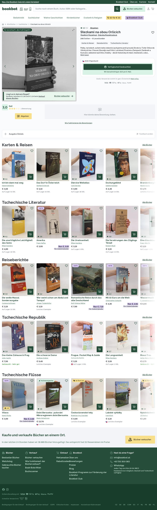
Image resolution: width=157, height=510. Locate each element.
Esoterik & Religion (93, 18)
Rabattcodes (62, 461)
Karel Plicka (6, 415)
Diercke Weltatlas (80, 183)
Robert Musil (110, 246)
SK (120, 505)
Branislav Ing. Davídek (79, 415)
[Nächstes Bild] (73, 66)
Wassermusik (147, 298)
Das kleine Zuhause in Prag (15, 355)
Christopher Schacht (113, 300)
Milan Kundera (7, 246)
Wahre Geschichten (53, 18)
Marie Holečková (43, 418)
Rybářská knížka (148, 413)
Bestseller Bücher (10, 457)
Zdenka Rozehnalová (107, 35)
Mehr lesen (84, 55)
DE (124, 505)
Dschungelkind (113, 183)
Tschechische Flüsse (21, 374)
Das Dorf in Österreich (48, 183)
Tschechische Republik (24, 317)
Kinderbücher (73, 18)
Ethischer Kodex (63, 505)
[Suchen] (117, 9)
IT (138, 505)
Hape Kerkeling (8, 186)
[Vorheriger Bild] (5, 66)
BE (150, 505)
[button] (39, 64)
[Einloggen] (148, 9)
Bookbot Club (75, 479)
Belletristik (18, 18)
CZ (116, 505)
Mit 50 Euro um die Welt (118, 298)
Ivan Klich (109, 415)
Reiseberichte (15, 260)
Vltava (5, 413)
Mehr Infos (135, 79)
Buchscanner (31, 471)
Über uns (73, 457)
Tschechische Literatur (24, 202)
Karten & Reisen (17, 145)
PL (154, 505)
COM (129, 505)
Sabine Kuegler (111, 186)
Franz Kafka (41, 243)
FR (146, 505)
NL (142, 505)
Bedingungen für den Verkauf (37, 505)
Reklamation (62, 457)
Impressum (75, 505)
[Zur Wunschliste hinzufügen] (153, 32)
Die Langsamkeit (114, 355)
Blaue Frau (145, 355)
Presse (72, 465)
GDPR (52, 505)
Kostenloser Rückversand (91, 505)
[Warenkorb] (153, 9)
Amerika (41, 240)
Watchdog (7, 461)
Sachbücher (34, 18)
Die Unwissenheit (80, 240)
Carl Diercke (76, 186)
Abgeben (94, 28)
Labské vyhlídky (114, 413)
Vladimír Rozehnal (88, 35)
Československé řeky (82, 413)
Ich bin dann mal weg (12, 183)
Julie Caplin (6, 358)
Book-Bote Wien (33, 468)
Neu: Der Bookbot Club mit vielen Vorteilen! (20, 2)
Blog (71, 469)
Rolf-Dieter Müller (78, 303)
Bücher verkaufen (34, 457)
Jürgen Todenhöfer (44, 303)
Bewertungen (76, 461)
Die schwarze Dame (47, 355)
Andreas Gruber (42, 358)
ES (134, 505)
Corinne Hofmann (8, 303)
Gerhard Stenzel (43, 186)
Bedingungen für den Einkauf (13, 505)
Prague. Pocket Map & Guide (85, 355)
